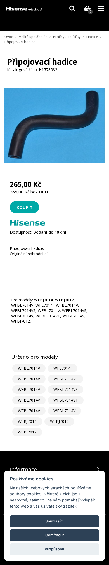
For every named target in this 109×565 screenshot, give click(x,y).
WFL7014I (62, 368)
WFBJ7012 (59, 421)
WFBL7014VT (65, 400)
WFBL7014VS (65, 378)
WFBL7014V (29, 368)
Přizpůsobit (54, 549)
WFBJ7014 (27, 421)
